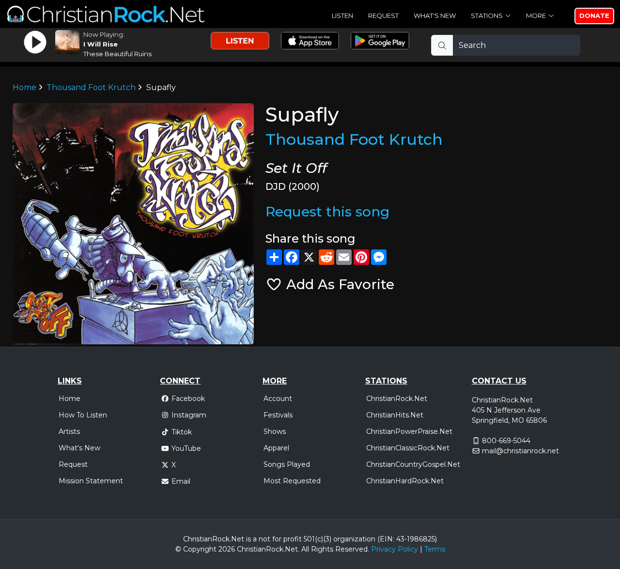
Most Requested (292, 480)
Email (180, 481)
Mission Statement (91, 480)
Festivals (278, 415)
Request (383, 15)
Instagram (188, 415)
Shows (275, 431)
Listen (342, 15)
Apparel (276, 448)
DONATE (594, 15)
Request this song (327, 211)
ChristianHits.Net (394, 415)
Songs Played (287, 464)
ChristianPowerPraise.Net (409, 431)
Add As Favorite (338, 284)
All (305, 549)
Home (24, 87)
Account (278, 398)
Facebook (188, 398)
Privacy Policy (394, 549)
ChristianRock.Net (396, 398)
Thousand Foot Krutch (91, 87)
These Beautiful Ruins (117, 54)
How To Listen (83, 415)
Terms (434, 549)
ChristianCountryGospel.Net (413, 464)
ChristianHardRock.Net (405, 480)
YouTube (186, 448)
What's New (435, 15)
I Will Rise (100, 44)
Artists (69, 431)
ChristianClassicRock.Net (408, 448)
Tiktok (181, 432)
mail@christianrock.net (520, 450)
